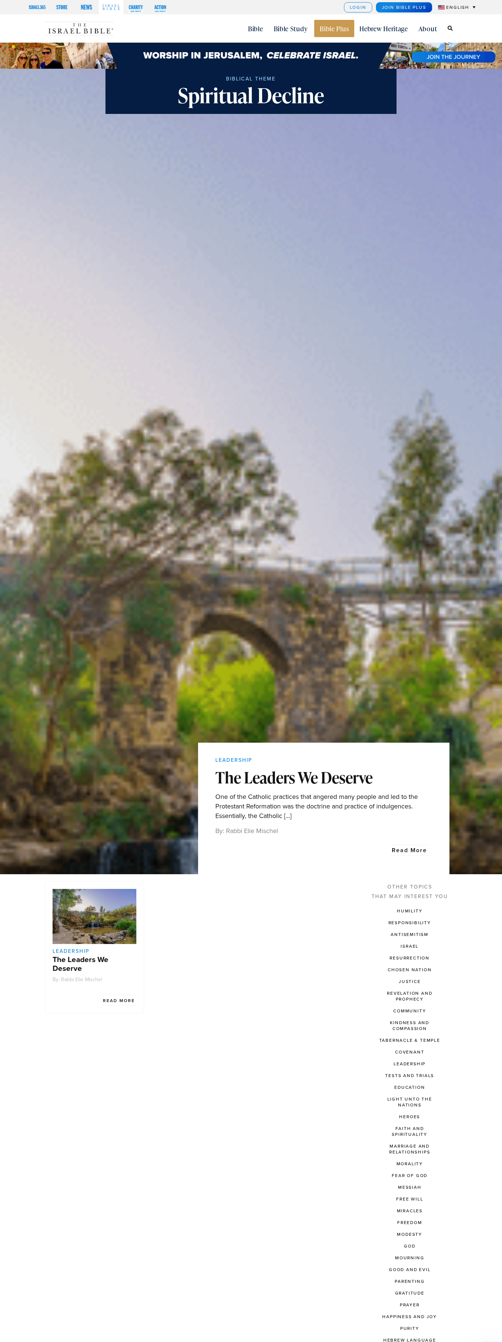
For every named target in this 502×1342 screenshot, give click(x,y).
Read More (409, 850)
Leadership (233, 760)
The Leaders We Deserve (294, 777)
